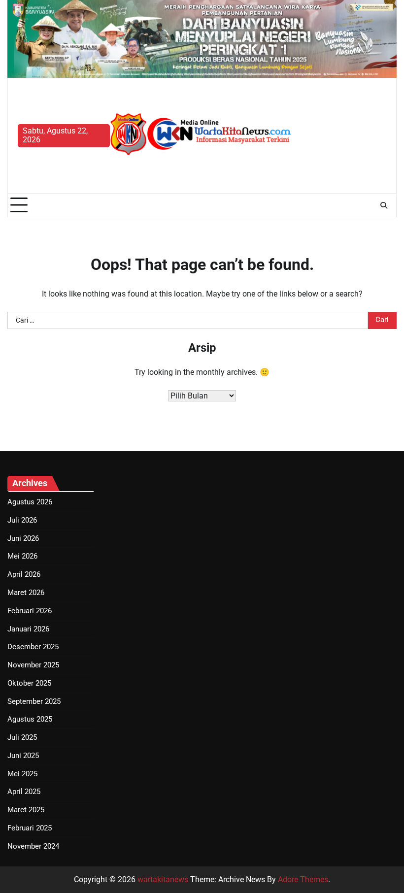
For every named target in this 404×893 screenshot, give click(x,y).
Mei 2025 (22, 774)
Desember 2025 (33, 647)
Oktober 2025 (29, 683)
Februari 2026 (29, 611)
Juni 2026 (23, 538)
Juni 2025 (23, 756)
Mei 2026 (22, 556)
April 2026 (23, 574)
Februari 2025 (29, 828)
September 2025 (34, 701)
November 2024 (33, 846)
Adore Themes (303, 879)
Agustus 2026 (29, 502)
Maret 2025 (25, 810)
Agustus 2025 (29, 719)
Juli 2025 (22, 737)
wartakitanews (162, 879)
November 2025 (33, 665)
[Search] (383, 205)
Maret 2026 (25, 593)
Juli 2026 (22, 520)
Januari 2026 (28, 629)
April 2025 (23, 792)
